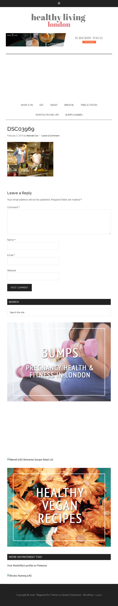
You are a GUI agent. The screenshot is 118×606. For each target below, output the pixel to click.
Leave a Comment (50, 135)
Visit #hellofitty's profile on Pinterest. (27, 565)
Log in (99, 595)
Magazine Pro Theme (47, 595)
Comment (13, 207)
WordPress (88, 595)
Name (11, 239)
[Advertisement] (59, 77)
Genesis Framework (71, 595)
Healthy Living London (59, 20)
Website (11, 270)
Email (11, 255)
